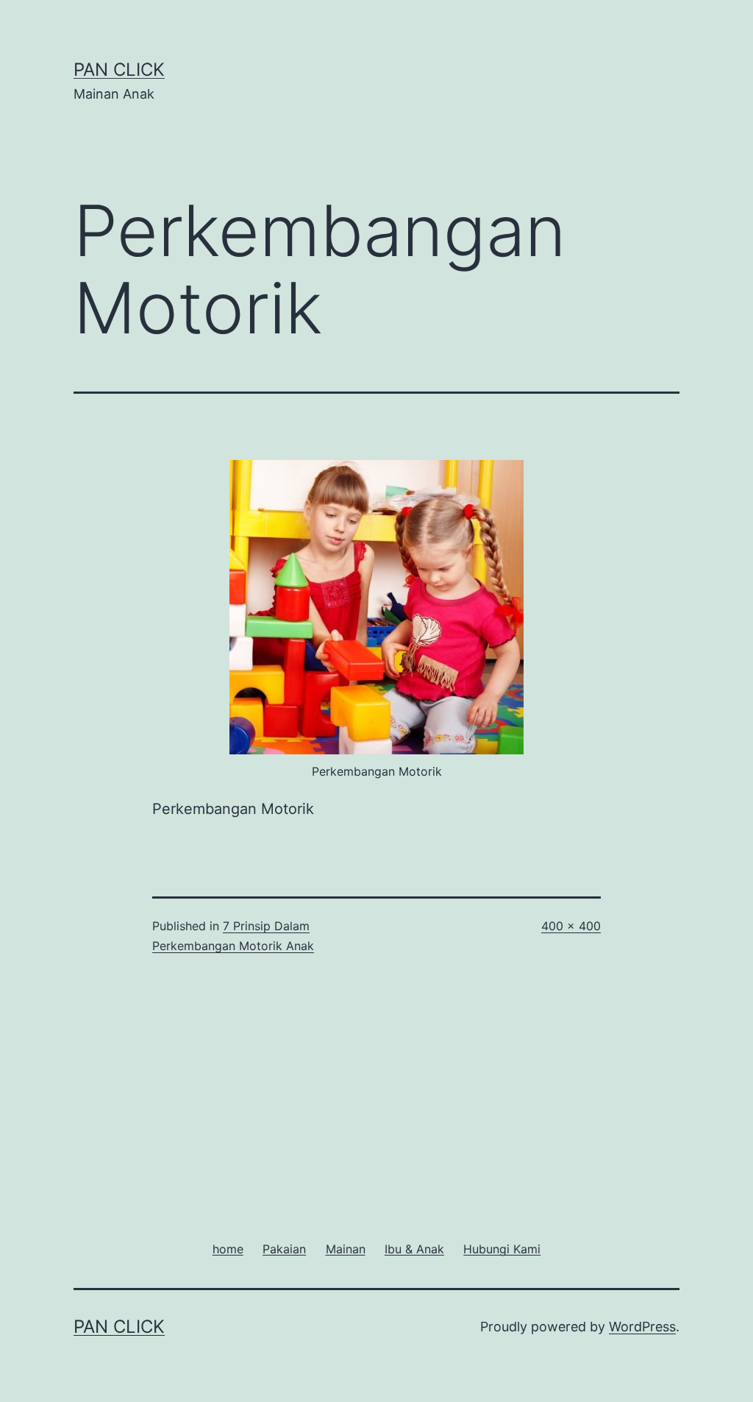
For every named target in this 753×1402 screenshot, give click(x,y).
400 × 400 (571, 925)
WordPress (642, 1326)
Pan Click (119, 69)
